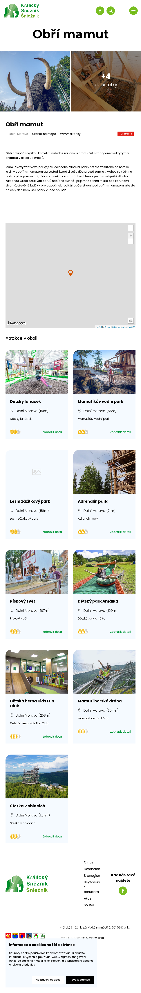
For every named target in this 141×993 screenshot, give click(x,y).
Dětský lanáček (25, 401)
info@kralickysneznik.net (87, 938)
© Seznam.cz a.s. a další (123, 326)
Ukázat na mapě (44, 134)
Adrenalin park (93, 501)
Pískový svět (22, 601)
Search (110, 10)
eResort (107, 326)
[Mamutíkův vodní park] (104, 372)
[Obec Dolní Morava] (15, 937)
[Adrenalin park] (104, 472)
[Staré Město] (28, 937)
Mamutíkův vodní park (100, 401)
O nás (88, 862)
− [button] (131, 241)
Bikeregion (92, 875)
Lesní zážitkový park (30, 501)
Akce (87, 898)
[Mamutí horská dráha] (104, 672)
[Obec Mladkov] (42, 937)
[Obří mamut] (70, 273)
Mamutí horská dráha (100, 701)
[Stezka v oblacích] (37, 776)
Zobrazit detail (52, 432)
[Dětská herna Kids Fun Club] (37, 672)
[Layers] (130, 320)
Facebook (100, 10)
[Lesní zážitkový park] (37, 472)
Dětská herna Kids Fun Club (32, 703)
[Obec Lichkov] (35, 937)
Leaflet (99, 326)
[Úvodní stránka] (24, 11)
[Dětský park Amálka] (104, 572)
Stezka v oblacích (27, 806)
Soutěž (89, 905)
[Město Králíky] (8, 937)
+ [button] (131, 235)
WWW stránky (70, 134)
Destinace (92, 869)
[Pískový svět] (37, 572)
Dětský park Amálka (98, 601)
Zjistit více (28, 964)
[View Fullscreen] (130, 228)
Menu (133, 11)
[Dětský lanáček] (37, 372)
